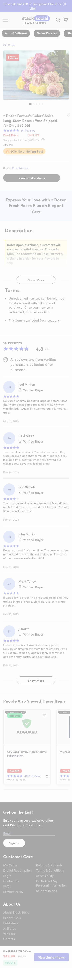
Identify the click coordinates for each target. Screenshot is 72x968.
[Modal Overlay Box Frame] (36, 484)
